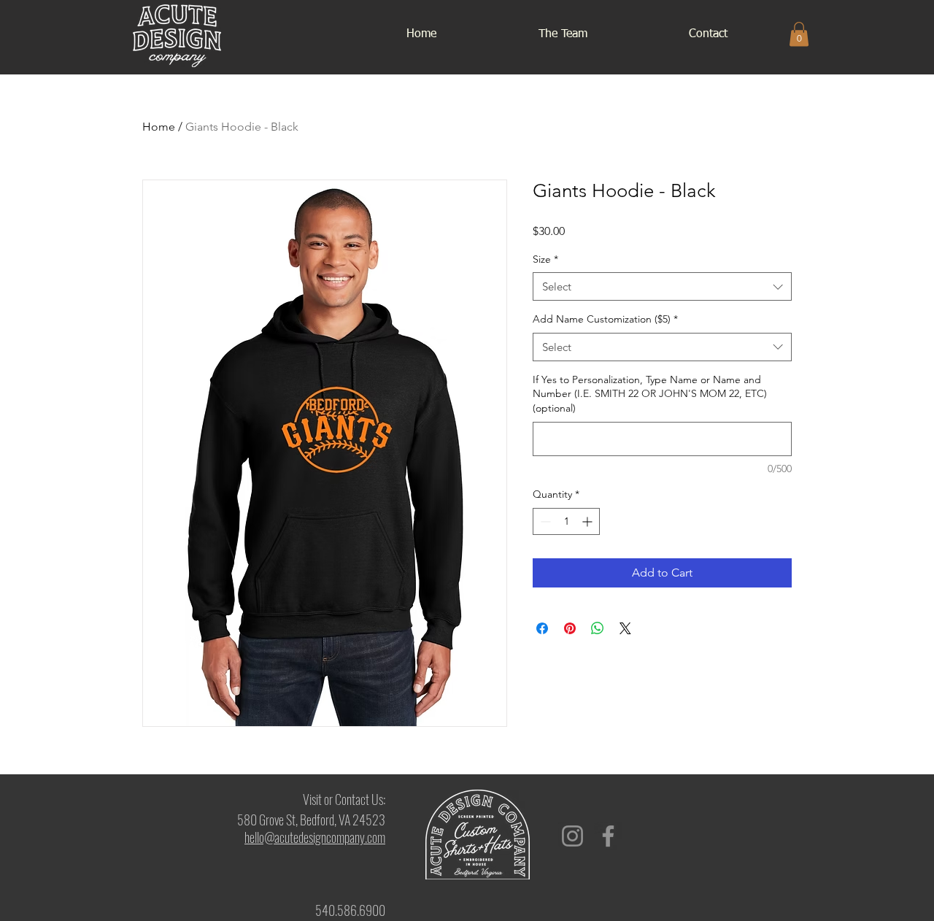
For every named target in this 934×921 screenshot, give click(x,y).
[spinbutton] (566, 521)
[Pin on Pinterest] (570, 628)
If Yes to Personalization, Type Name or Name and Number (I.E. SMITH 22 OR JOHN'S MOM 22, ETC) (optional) (650, 394)
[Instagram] (572, 836)
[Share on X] (625, 628)
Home (158, 127)
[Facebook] (608, 836)
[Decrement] (544, 521)
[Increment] (588, 521)
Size (545, 259)
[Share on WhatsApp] (597, 628)
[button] (799, 34)
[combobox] (662, 286)
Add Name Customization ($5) (605, 318)
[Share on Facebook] (542, 628)
